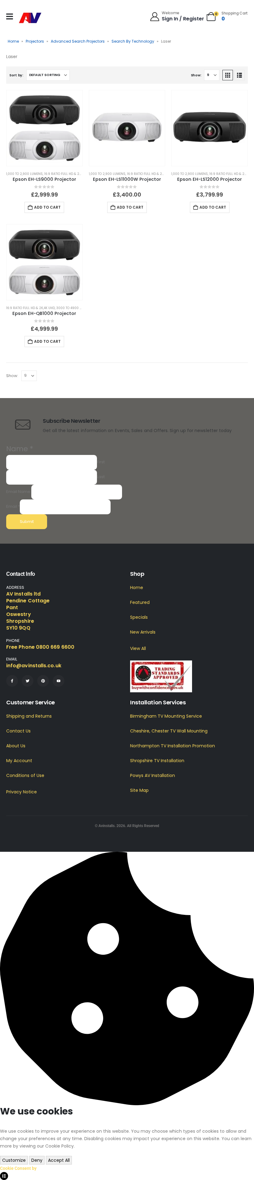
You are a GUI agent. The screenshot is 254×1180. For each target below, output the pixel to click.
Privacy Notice (21, 792)
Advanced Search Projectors (78, 41)
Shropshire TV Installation (157, 761)
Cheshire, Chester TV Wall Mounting (169, 731)
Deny (36, 1160)
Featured (140, 602)
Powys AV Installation (152, 775)
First (101, 462)
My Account (19, 761)
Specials (139, 617)
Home (13, 41)
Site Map (139, 790)
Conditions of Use (25, 775)
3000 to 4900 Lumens (74, 308)
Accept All (59, 1160)
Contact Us (18, 731)
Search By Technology (133, 41)
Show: (196, 75)
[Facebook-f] (12, 681)
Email (13, 506)
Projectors (35, 41)
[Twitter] (27, 681)
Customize (14, 1160)
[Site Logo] (30, 18)
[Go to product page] (44, 128)
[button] (227, 75)
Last (101, 477)
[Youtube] (58, 681)
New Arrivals (142, 632)
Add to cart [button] (47, 207)
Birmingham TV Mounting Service (166, 716)
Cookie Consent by (18, 1168)
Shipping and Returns (29, 716)
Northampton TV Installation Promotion (172, 746)
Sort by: (16, 75)
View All (138, 648)
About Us (15, 746)
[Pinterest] (43, 681)
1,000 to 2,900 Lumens (24, 174)
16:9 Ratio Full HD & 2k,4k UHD (68, 174)
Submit (27, 521)
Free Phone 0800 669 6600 (40, 647)
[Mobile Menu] (9, 16)
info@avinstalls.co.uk (33, 665)
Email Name (18, 491)
